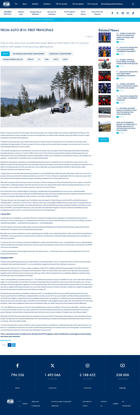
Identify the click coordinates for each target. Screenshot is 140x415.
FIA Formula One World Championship (28, 54)
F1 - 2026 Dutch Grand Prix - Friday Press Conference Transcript (127, 98)
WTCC (56, 59)
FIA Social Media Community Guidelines (61, 404)
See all (104, 139)
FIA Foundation (78, 4)
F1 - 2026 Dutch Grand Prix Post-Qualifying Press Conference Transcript (127, 49)
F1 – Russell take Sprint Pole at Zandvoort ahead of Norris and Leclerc (127, 86)
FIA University (92, 4)
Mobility (35, 4)
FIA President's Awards (69, 13)
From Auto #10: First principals (42, 20)
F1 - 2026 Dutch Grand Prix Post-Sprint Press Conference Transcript (127, 74)
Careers (115, 404)
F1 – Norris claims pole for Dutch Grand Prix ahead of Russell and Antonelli (125, 36)
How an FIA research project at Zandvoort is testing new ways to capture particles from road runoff (126, 126)
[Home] (6, 4)
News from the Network (97, 13)
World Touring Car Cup (13, 59)
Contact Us (104, 404)
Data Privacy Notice (87, 404)
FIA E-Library (83, 13)
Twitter (117, 13)
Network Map (21, 13)
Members (47, 4)
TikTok (133, 13)
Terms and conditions (36, 404)
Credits (24, 404)
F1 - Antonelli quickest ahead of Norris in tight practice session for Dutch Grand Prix (126, 111)
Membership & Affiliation (35, 13)
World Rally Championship (60, 54)
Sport (5, 54)
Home (26, 20)
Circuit (30, 59)
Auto (65, 59)
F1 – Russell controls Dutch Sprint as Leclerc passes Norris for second (127, 62)
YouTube (127, 13)
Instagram (122, 13)
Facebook (112, 13)
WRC (47, 59)
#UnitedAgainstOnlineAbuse (112, 4)
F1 (39, 59)
